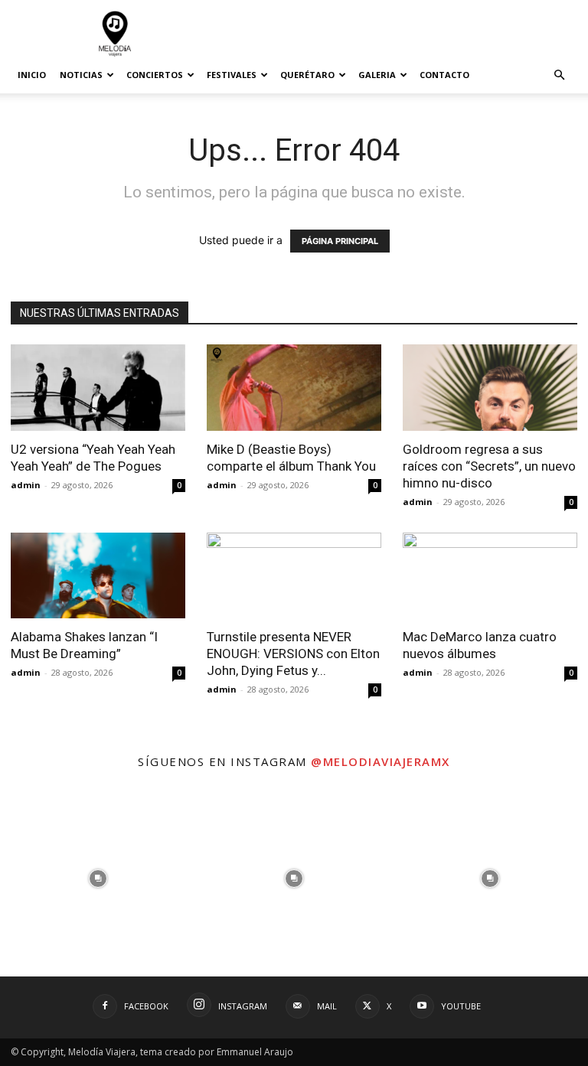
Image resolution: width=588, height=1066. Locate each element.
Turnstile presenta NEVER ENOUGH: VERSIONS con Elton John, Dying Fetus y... (293, 653)
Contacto (444, 74)
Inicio (32, 74)
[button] (559, 75)
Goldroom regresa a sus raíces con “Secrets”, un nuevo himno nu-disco (489, 466)
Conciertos (154, 74)
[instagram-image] (98, 878)
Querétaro (307, 74)
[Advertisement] (397, 34)
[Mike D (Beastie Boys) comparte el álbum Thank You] (294, 387)
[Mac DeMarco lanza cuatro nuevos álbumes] (490, 576)
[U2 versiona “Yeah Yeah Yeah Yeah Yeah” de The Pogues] (98, 387)
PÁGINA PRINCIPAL (340, 241)
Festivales (231, 74)
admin (26, 485)
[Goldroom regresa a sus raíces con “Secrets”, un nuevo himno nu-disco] (490, 387)
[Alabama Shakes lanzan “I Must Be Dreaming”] (98, 576)
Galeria (377, 74)
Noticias (81, 74)
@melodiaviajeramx (380, 761)
